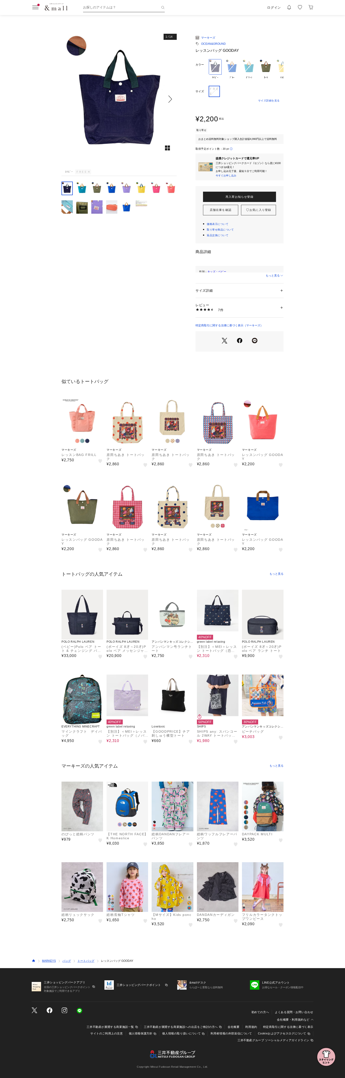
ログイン (274, 7)
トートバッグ (85, 960)
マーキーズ (208, 37)
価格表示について (217, 224)
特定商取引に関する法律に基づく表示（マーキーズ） (229, 325)
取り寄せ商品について (220, 229)
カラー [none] (200, 64)
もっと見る (273, 275)
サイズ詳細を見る (269, 100)
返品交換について (217, 235)
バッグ (66, 960)
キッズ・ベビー (216, 271)
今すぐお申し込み (226, 175)
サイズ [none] (200, 91)
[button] (119, 99)
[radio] (215, 70)
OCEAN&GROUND (213, 43)
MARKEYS (49, 960)
